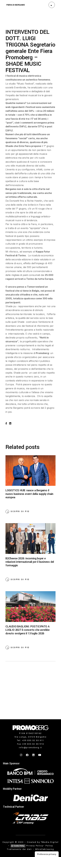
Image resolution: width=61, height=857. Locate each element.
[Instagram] (21, 754)
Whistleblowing (44, 849)
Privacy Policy (34, 846)
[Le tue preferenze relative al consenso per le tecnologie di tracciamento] (47, 854)
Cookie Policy (18, 846)
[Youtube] (39, 754)
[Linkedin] (33, 754)
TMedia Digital (49, 842)
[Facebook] (27, 754)
